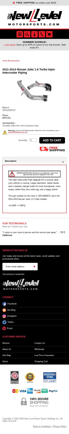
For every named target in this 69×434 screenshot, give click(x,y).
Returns (6, 343)
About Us (6, 349)
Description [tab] (10, 161)
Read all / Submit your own (14, 226)
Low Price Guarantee (44, 355)
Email (9, 328)
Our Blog (11, 310)
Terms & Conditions (42, 426)
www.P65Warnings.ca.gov (17, 132)
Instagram (12, 316)
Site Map (6, 355)
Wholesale (39, 349)
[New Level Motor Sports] (34, 17)
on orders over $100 (36, 2)
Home (5, 361)
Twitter (11, 322)
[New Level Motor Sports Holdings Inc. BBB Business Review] (30, 377)
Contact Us (39, 343)
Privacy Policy (60, 426)
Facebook (12, 304)
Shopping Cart (41, 361)
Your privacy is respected (13, 274)
